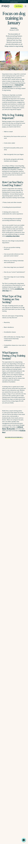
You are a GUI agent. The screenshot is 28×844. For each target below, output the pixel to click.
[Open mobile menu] (25, 6)
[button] (24, 840)
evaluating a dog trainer (13, 236)
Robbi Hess (14, 28)
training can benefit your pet (10, 167)
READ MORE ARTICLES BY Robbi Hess (13, 437)
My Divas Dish (11, 429)
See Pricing (19, 6)
